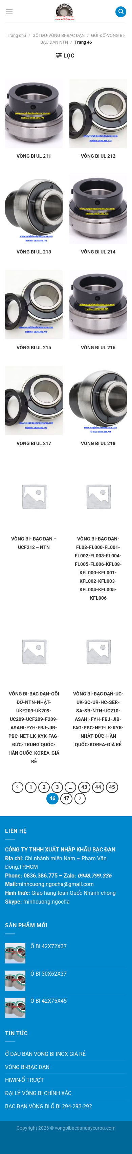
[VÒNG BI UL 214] (98, 208)
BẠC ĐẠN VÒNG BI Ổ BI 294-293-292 (48, 1106)
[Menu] (9, 11)
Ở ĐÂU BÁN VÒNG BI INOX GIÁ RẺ (45, 1054)
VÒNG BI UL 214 (98, 251)
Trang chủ (16, 35)
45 (112, 787)
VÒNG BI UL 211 (34, 156)
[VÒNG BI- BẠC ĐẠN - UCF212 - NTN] (34, 496)
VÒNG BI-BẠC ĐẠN (27, 1067)
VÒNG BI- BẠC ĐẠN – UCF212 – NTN (34, 543)
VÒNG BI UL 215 (34, 347)
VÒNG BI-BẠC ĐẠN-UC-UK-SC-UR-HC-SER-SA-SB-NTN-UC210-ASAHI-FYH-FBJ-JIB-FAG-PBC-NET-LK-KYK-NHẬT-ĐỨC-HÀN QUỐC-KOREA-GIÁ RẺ (98, 719)
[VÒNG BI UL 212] (98, 113)
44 (98, 787)
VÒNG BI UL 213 (34, 251)
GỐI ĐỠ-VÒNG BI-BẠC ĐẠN (58, 35)
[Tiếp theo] (80, 798)
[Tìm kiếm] (120, 12)
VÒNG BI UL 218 (98, 443)
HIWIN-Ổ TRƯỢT (24, 1080)
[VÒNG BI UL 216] (98, 304)
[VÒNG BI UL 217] (34, 400)
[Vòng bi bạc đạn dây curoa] (64, 12)
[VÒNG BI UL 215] (34, 304)
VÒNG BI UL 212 (98, 156)
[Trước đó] (17, 787)
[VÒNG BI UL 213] (34, 208)
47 (66, 798)
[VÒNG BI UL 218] (98, 400)
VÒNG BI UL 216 (98, 347)
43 (84, 787)
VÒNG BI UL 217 (34, 443)
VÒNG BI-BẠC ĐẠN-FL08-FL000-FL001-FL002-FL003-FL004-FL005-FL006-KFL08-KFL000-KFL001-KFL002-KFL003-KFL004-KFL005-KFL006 (98, 568)
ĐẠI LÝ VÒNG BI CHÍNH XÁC (38, 1093)
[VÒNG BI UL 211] (34, 113)
